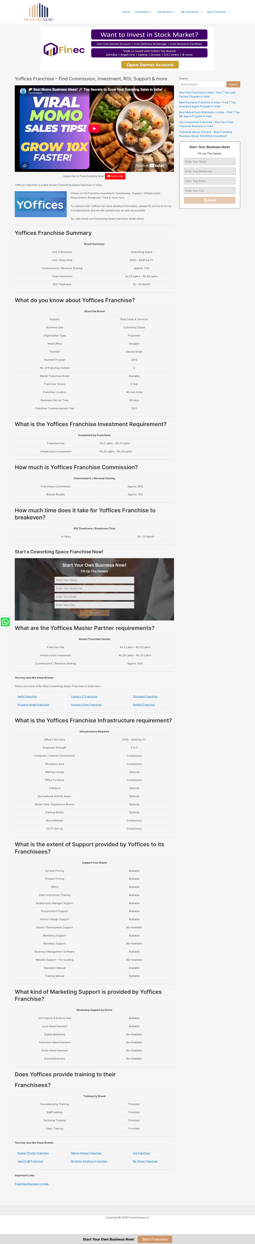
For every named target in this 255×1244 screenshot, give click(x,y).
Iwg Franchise (141, 1153)
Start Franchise (155, 1239)
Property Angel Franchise (33, 704)
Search (183, 78)
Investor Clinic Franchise (86, 704)
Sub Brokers (165, 11)
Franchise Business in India (31, 1184)
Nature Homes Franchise (86, 1153)
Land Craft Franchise (30, 1161)
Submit (94, 613)
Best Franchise (216, 11)
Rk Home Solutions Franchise (89, 1161)
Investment (142, 11)
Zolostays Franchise (145, 696)
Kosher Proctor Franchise (33, 1153)
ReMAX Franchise (144, 704)
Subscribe (116, 176)
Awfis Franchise (27, 696)
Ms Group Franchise (145, 1161)
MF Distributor (190, 11)
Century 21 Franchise (84, 696)
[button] (150, 12)
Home (126, 11)
